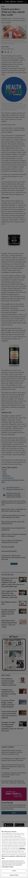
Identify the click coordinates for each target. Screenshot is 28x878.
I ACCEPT (14, 870)
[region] (14, 852)
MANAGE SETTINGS (14, 875)
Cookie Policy (22, 848)
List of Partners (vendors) (7, 866)
